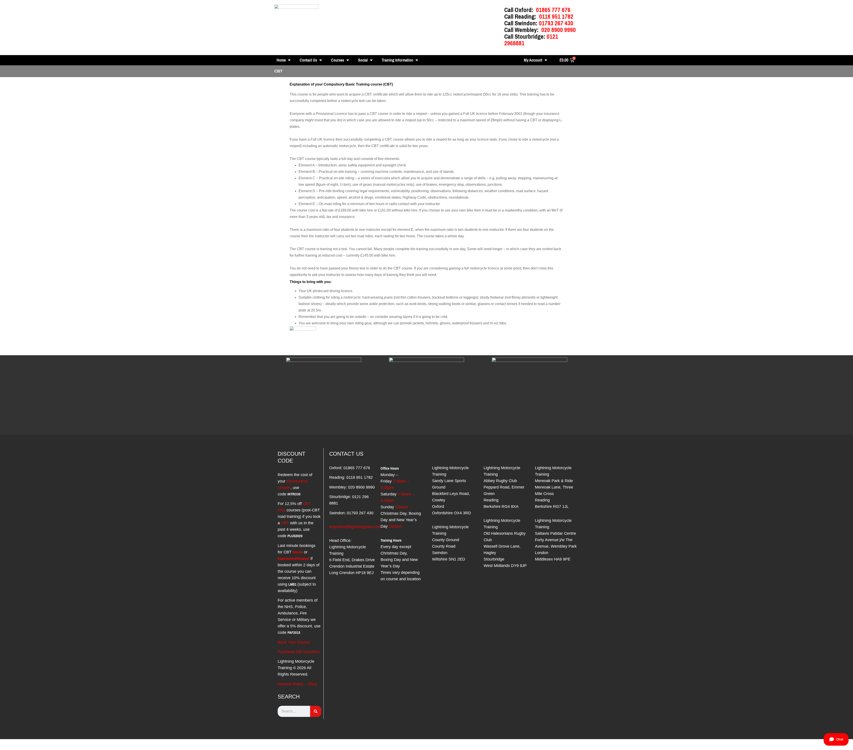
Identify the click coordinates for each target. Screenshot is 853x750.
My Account (533, 60)
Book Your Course (294, 642)
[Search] (315, 711)
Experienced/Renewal (293, 558)
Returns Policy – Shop (297, 684)
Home (281, 60)
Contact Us (308, 60)
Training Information (397, 60)
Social (363, 60)
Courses (337, 60)
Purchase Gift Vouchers (299, 652)
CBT (285, 523)
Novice (298, 552)
